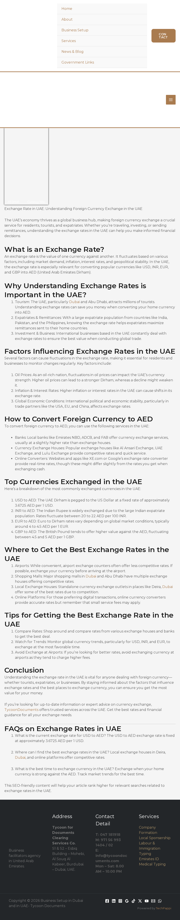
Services (68, 41)
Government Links (77, 62)
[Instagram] (120, 901)
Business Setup (74, 30)
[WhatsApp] (160, 901)
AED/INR (13, 202)
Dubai (74, 302)
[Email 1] (153, 901)
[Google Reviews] (127, 901)
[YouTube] (147, 901)
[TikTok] (133, 901)
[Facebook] (107, 901)
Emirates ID (149, 859)
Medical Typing (152, 864)
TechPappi (163, 908)
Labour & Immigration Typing (149, 848)
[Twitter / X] (140, 901)
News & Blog (72, 52)
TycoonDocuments (21, 710)
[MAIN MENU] (171, 100)
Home (66, 9)
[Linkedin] (114, 901)
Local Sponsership (155, 838)
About (67, 19)
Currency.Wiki (36, 202)
